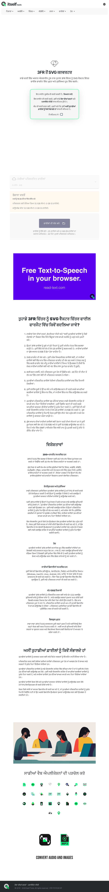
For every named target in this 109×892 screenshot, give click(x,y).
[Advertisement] (54, 35)
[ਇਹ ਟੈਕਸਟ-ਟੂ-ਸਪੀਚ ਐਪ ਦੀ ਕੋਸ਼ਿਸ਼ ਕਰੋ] (54, 276)
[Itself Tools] (54, 847)
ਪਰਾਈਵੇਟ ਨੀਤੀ (46, 102)
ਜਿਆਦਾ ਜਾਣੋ (68, 94)
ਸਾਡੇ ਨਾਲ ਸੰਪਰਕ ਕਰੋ (55, 888)
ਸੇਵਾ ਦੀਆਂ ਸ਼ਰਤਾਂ (66, 99)
